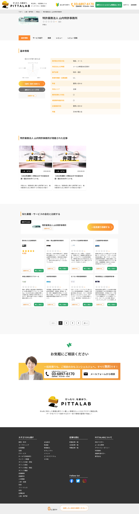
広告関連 (22, 448)
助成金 (46, 445)
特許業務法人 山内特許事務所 (52, 12)
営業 (20, 451)
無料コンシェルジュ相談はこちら (109, 5)
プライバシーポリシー (102, 448)
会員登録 (133, 5)
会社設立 (47, 442)
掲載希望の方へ (100, 453)
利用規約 (98, 451)
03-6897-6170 (84, 4)
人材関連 (22, 479)
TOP (20, 12)
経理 (20, 490)
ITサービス (22, 453)
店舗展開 (22, 473)
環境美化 (47, 448)
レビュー (59, 38)
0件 (60, 22)
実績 (49, 38)
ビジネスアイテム (50, 456)
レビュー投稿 (72, 38)
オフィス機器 (23, 470)
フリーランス (23, 487)
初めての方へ (99, 442)
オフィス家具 (23, 465)
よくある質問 (99, 445)
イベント (47, 453)
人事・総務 (22, 482)
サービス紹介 (38, 38)
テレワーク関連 (24, 459)
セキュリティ (48, 451)
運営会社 (98, 456)
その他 (46, 459)
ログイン (126, 5)
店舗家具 (22, 476)
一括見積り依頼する (100, 227)
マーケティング (24, 445)
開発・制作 (22, 442)
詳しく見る (38, 271)
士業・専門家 (28, 12)
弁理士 (38, 12)
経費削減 (22, 493)
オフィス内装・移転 (25, 462)
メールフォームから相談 (102, 374)
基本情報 (24, 38)
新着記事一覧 (74, 442)
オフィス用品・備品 (25, 468)
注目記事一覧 (74, 445)
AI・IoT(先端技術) (25, 456)
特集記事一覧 (74, 448)
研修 (20, 485)
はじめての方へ (65, 5)
